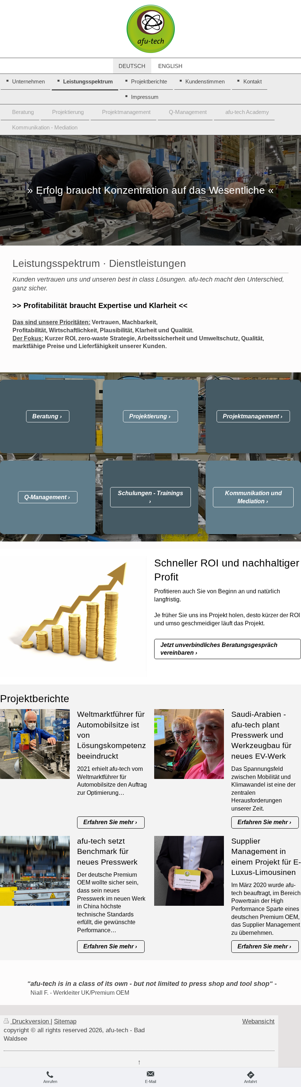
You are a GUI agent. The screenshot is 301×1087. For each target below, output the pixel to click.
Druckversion (30, 1021)
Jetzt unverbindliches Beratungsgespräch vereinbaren (219, 649)
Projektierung (148, 416)
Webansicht (258, 1021)
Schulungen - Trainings (150, 493)
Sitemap (65, 1021)
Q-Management (45, 497)
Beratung (45, 416)
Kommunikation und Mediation (253, 497)
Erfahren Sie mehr (108, 822)
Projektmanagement (251, 416)
